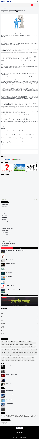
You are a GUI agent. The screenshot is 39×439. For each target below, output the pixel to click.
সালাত (30, 358)
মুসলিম (18, 355)
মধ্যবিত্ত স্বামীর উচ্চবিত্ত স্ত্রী (9, 383)
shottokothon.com (9, 150)
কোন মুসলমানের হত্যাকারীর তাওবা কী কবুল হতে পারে (7, 228)
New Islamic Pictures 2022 (6, 226)
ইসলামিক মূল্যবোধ (19, 317)
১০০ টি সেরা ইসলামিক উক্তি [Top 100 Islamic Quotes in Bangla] (15, 250)
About (16, 437)
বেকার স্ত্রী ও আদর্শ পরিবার (4, 217)
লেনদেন (14, 357)
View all (37, 162)
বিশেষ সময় (14, 354)
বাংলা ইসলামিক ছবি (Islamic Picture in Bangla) (13, 289)
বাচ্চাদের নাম (36, 352)
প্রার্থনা (24, 352)
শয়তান (25, 357)
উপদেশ (19, 319)
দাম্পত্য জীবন (35, 349)
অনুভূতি (19, 313)
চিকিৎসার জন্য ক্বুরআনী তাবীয (5, 234)
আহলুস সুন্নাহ (3, 344)
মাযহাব (2, 355)
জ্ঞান (5, 349)
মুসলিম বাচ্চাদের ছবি (27, 355)
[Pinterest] (13, 159)
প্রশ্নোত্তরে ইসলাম (21, 352)
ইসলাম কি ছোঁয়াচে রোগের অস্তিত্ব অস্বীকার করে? (6, 171)
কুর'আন (32, 346)
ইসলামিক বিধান (31, 344)
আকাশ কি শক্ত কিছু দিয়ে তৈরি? (17, 171)
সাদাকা (23, 358)
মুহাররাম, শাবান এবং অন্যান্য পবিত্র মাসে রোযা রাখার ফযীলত (8, 243)
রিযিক (11, 357)
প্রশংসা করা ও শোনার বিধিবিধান (5, 232)
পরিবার (2, 352)
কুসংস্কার (2, 347)
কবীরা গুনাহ (25, 346)
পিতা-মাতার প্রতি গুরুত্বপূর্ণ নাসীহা (9, 394)
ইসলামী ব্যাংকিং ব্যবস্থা (9, 346)
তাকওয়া (20, 349)
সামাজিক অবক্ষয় (26, 358)
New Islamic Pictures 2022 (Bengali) (9, 305)
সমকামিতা (16, 358)
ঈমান (19, 346)
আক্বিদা (19, 315)
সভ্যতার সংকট (13, 358)
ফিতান (30, 352)
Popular (7, 248)
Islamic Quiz (19, 248)
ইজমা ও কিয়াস (7, 344)
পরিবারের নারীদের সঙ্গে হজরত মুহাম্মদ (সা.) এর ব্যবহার (11, 374)
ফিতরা (27, 352)
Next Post (35, 199)
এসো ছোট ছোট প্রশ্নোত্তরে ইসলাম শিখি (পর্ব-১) (11, 281)
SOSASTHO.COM (3, 423)
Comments (32, 248)
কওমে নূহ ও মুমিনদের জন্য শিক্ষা (5, 213)
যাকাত (8, 357)
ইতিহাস (11, 344)
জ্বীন (12, 349)
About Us (3, 341)
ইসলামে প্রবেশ (13, 346)
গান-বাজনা (13, 347)
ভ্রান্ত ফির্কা (19, 333)
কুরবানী (34, 346)
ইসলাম (13, 344)
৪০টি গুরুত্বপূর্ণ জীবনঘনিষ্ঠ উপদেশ (9, 403)
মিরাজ (7, 355)
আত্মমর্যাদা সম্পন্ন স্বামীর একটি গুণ (9, 378)
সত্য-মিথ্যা (3, 358)
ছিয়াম (27, 347)
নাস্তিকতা (19, 329)
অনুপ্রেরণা (19, 310)
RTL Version (25, 437)
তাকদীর (23, 349)
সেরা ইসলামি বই (12, 360)
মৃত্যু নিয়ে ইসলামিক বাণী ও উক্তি (9, 259)
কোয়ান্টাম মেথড (6, 347)
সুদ (6, 360)
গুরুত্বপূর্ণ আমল (19, 322)
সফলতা (9, 358)
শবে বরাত (22, 357)
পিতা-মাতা (14, 352)
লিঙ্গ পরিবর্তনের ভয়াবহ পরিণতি (5, 204)
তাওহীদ (17, 349)
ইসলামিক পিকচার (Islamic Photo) (10, 263)
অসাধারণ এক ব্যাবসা (4, 219)
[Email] (17, 159)
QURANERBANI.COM (4, 422)
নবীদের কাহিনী (19, 327)
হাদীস (22, 360)
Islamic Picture (13, 341)
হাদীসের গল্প (25, 360)
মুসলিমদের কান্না (32, 355)
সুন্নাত (8, 360)
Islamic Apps (7, 341)
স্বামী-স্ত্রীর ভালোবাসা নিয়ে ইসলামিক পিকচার (6, 241)
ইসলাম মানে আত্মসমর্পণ (4, 206)
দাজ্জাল (31, 349)
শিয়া (27, 357)
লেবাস (16, 357)
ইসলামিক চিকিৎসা (21, 344)
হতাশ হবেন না (19, 360)
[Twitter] (10, 159)
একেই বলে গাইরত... (8, 370)
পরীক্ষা (4, 352)
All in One (20, 437)
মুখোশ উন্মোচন (15, 355)
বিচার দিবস (3, 354)
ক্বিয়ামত (19, 320)
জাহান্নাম (33, 347)
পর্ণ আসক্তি (8, 352)
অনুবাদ (19, 312)
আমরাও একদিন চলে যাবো (4, 215)
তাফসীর (26, 349)
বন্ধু (32, 352)
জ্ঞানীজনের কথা (19, 324)
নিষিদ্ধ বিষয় (19, 330)
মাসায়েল (5, 355)
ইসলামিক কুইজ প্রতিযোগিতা (9, 254)
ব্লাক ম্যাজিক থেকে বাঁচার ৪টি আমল (5, 239)
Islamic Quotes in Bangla (20, 341)
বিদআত (5, 354)
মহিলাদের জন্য (19, 334)
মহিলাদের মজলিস (31, 354)
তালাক (29, 349)
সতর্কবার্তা (33, 357)
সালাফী (32, 358)
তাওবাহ (14, 349)
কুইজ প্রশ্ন (29, 346)
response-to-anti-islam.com (18, 150)
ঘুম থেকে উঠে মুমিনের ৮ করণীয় (5, 230)
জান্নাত (30, 347)
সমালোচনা (20, 358)
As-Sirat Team (21, 435)
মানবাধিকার (35, 354)
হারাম (28, 360)
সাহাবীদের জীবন (3, 360)
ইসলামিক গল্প (17, 344)
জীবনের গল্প (3, 349)
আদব (19, 316)
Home (2, 8)
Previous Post (4, 199)
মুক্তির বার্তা (11, 355)
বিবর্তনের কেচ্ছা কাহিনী (28, 171)
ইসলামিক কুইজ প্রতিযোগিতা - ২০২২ (10, 285)
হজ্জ (15, 360)
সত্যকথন (5, 8)
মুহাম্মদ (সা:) (3, 357)
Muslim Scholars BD (28, 341)
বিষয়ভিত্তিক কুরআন (18, 354)
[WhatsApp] (15, 159)
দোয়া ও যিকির (19, 326)
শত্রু (19, 357)
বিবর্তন (8, 354)
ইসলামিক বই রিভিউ (26, 344)
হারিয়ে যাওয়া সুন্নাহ (32, 360)
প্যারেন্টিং (17, 352)
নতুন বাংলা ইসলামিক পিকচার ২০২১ (9, 276)
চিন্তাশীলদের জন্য (19, 323)
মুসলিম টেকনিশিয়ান (22, 355)
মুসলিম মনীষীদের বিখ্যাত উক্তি (9, 272)
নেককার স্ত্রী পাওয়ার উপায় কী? (5, 221)
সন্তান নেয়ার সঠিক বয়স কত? (5, 245)
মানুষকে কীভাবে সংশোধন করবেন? (5, 208)
